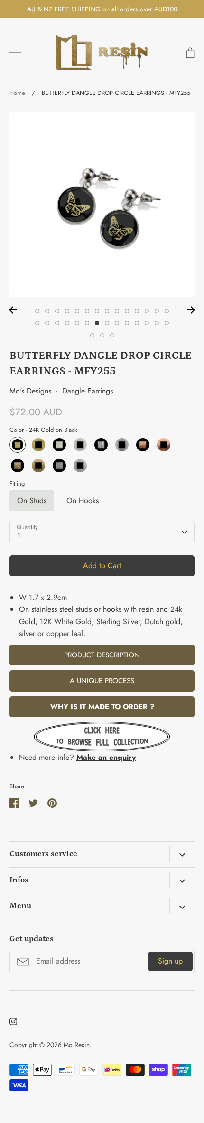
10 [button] (127, 311)
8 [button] (107, 311)
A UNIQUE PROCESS (102, 680)
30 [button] (102, 335)
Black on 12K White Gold (80, 445)
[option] (102, 204)
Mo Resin (77, 1044)
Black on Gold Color (38, 466)
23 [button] (117, 323)
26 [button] (147, 323)
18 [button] (67, 323)
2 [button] (47, 311)
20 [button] (87, 323)
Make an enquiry (106, 757)
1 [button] (37, 311)
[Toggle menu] (15, 53)
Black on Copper (164, 445)
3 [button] (57, 311)
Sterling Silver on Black (101, 445)
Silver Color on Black (59, 466)
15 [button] (37, 323)
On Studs (31, 500)
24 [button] (127, 323)
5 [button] (77, 311)
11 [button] (137, 311)
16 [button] (47, 323)
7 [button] (97, 311)
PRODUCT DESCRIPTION (102, 655)
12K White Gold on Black (59, 445)
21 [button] (97, 323)
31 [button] (112, 335)
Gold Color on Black (17, 466)
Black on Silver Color (80, 466)
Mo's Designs (30, 390)
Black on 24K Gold (38, 445)
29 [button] (92, 335)
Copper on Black (143, 445)
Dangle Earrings (87, 390)
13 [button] (157, 311)
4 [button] (67, 311)
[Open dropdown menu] (182, 853)
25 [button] (137, 323)
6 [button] (87, 311)
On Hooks (82, 500)
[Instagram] (13, 1021)
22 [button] (107, 323)
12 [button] (147, 311)
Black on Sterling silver (122, 445)
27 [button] (157, 323)
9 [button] (117, 311)
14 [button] (167, 311)
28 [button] (167, 323)
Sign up (170, 960)
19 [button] (77, 323)
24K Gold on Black (17, 445)
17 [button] (57, 323)
